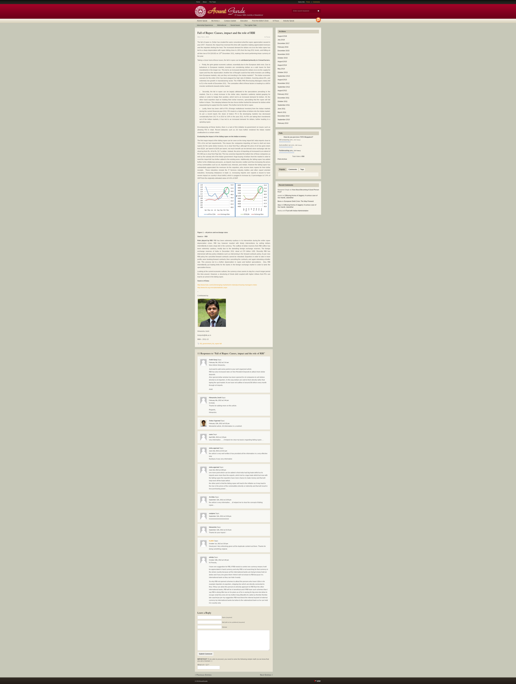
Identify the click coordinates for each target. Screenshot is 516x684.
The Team (212, 2)
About (205, 2)
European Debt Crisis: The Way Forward (299, 201)
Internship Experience (205, 25)
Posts (308, 2)
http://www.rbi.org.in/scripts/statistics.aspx (212, 288)
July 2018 (281, 40)
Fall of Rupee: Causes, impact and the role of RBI (226, 33)
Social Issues (235, 25)
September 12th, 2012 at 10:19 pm (220, 530)
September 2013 (284, 76)
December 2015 (283, 51)
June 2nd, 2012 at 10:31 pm (218, 451)
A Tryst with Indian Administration (296, 211)
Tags (302, 169)
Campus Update (230, 21)
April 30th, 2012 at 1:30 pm (217, 437)
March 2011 (282, 112)
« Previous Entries (203, 675)
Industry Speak (288, 21)
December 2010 (283, 116)
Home (198, 2)
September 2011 (284, 105)
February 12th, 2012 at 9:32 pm (219, 423)
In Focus (276, 21)
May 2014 (281, 69)
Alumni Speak (202, 21)
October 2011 (282, 101)
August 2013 (282, 80)
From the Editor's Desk (260, 21)
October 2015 (283, 58)
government (207, 344)
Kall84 (211, 541)
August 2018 (282, 36)
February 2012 (283, 94)
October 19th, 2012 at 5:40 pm (219, 560)
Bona (280, 201)
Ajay (279, 205)
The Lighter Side (250, 25)
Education (244, 21)
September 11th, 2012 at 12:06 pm (220, 516)
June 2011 (281, 109)
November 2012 (283, 83)
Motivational (221, 25)
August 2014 (282, 65)
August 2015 (282, 61)
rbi (213, 344)
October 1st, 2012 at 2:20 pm (218, 543)
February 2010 (283, 123)
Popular (282, 169)
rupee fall (218, 344)
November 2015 (283, 54)
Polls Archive (282, 159)
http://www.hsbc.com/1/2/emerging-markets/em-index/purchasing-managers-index (227, 285)
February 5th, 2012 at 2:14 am (219, 362)
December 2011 (283, 98)
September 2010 (284, 120)
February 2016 (283, 47)
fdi (201, 344)
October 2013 (283, 72)
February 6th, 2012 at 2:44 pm (219, 400)
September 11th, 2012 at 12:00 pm (220, 500)
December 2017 (283, 43)
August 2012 (282, 91)
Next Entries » (266, 675)
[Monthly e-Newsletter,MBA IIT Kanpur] (230, 16)
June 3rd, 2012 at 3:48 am (217, 470)
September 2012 (284, 87)
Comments (316, 2)
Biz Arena (216, 21)
